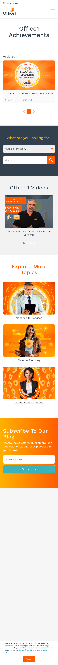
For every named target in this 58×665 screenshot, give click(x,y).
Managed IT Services (29, 317)
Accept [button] (29, 659)
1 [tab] (24, 243)
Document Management (29, 402)
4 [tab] (34, 243)
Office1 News (12, 100)
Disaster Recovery (29, 360)
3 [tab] (31, 243)
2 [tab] (27, 243)
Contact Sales (11, 3)
